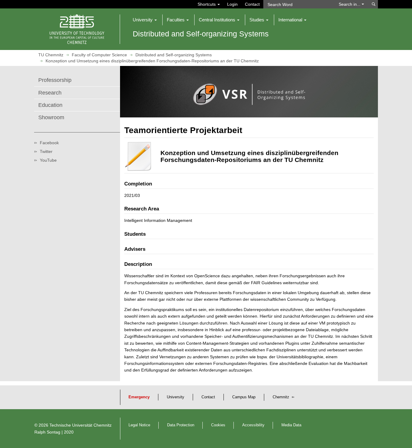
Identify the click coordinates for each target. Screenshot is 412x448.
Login (232, 4)
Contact (252, 4)
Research (50, 93)
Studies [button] (257, 19)
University (175, 397)
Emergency (139, 397)
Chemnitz (281, 397)
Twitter (46, 151)
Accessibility (253, 425)
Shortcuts (207, 4)
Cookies (218, 425)
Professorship (54, 80)
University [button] (143, 19)
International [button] (290, 19)
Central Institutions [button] (217, 19)
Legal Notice (139, 425)
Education (50, 105)
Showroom (51, 117)
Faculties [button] (176, 19)
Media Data (291, 425)
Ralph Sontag (47, 432)
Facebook (49, 142)
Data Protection (180, 425)
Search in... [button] (350, 4)
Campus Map (243, 397)
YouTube (48, 160)
